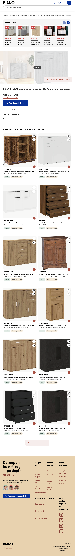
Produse (39, 504)
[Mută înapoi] (64, 22)
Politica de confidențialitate (61, 546)
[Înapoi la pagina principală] (9, 2)
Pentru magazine (63, 464)
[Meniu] (69, 3)
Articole (50, 478)
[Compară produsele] (55, 3)
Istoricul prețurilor (10, 110)
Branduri (50, 471)
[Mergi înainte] (68, 22)
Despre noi (39, 471)
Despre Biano (38, 464)
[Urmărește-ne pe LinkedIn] (61, 531)
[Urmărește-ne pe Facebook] (61, 520)
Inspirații (39, 511)
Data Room (63, 484)
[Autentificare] (64, 3)
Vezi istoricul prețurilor (10, 98)
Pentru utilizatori (51, 464)
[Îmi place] (34, 136)
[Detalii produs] (34, 166)
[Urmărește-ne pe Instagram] (61, 515)
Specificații (7, 119)
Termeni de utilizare (64, 548)
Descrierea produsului (11, 114)
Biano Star (63, 480)
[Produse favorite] (59, 3)
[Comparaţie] (34, 139)
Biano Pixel (63, 477)
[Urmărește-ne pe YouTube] (61, 526)
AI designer (41, 518)
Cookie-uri (67, 544)
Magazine (51, 474)
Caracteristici (40, 492)
